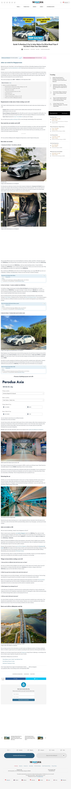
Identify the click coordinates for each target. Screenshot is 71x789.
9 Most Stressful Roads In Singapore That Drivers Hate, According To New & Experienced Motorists (60, 79)
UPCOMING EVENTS (50, 6)
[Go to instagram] (10, 2)
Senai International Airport (30, 297)
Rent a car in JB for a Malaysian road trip (13, 97)
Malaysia (37, 49)
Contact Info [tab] (8, 277)
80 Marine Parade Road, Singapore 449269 (59, 139)
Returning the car (8, 93)
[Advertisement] (23, 720)
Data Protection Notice (46, 765)
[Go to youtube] (12, 2)
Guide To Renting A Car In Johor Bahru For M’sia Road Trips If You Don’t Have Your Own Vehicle (35, 45)
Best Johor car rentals (9, 89)
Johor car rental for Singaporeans (10, 85)
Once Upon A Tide (53, 117)
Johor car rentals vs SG (10, 94)
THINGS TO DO (26, 6)
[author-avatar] (22, 49)
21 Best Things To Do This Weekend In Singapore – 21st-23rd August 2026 (60, 105)
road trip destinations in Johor (15, 68)
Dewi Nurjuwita (26, 49)
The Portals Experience (54, 143)
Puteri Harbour (8, 297)
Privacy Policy (54, 765)
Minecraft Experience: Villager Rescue (57, 126)
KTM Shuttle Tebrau (20, 551)
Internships (31, 765)
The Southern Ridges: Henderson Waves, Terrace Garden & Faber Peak (60, 93)
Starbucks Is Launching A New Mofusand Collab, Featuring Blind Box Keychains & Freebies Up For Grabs (60, 86)
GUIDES (41, 6)
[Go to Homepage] (37, 2)
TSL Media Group (40, 776)
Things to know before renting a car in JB (13, 96)
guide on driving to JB (14, 119)
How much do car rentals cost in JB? (12, 88)
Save (44, 275)
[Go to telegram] (7, 2)
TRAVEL (18, 6)
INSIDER (34, 6)
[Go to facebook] (4, 2)
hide (10, 82)
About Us (20, 765)
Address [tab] (3, 277)
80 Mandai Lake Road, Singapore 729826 (58, 131)
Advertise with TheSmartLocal (19, 755)
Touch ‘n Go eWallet (18, 116)
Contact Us (26, 765)
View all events (64, 113)
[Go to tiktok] (15, 2)
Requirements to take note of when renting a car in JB (16, 86)
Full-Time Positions (37, 765)
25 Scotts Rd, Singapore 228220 (57, 147)
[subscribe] (64, 756)
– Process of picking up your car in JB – (13, 91)
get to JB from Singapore (21, 546)
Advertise (16, 765)
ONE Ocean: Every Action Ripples (56, 151)
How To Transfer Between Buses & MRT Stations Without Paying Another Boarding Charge (60, 99)
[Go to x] (2, 2)
